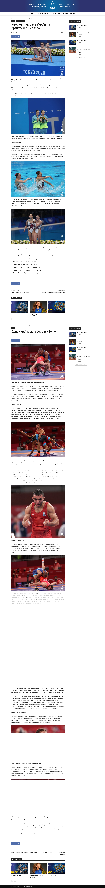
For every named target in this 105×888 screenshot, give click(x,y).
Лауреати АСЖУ (63, 13)
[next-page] (15, 319)
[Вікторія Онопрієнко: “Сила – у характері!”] (38, 307)
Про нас (31, 13)
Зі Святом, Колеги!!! (16, 314)
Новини (53, 13)
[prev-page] (12, 319)
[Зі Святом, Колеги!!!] (19, 307)
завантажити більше (80, 57)
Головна (13, 18)
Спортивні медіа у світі (20, 21)
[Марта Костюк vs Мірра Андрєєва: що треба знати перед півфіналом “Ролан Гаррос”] (72, 50)
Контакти (73, 13)
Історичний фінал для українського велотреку (53, 292)
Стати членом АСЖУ (42, 13)
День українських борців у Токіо (20, 292)
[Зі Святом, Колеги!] (56, 307)
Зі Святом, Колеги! (52, 314)
